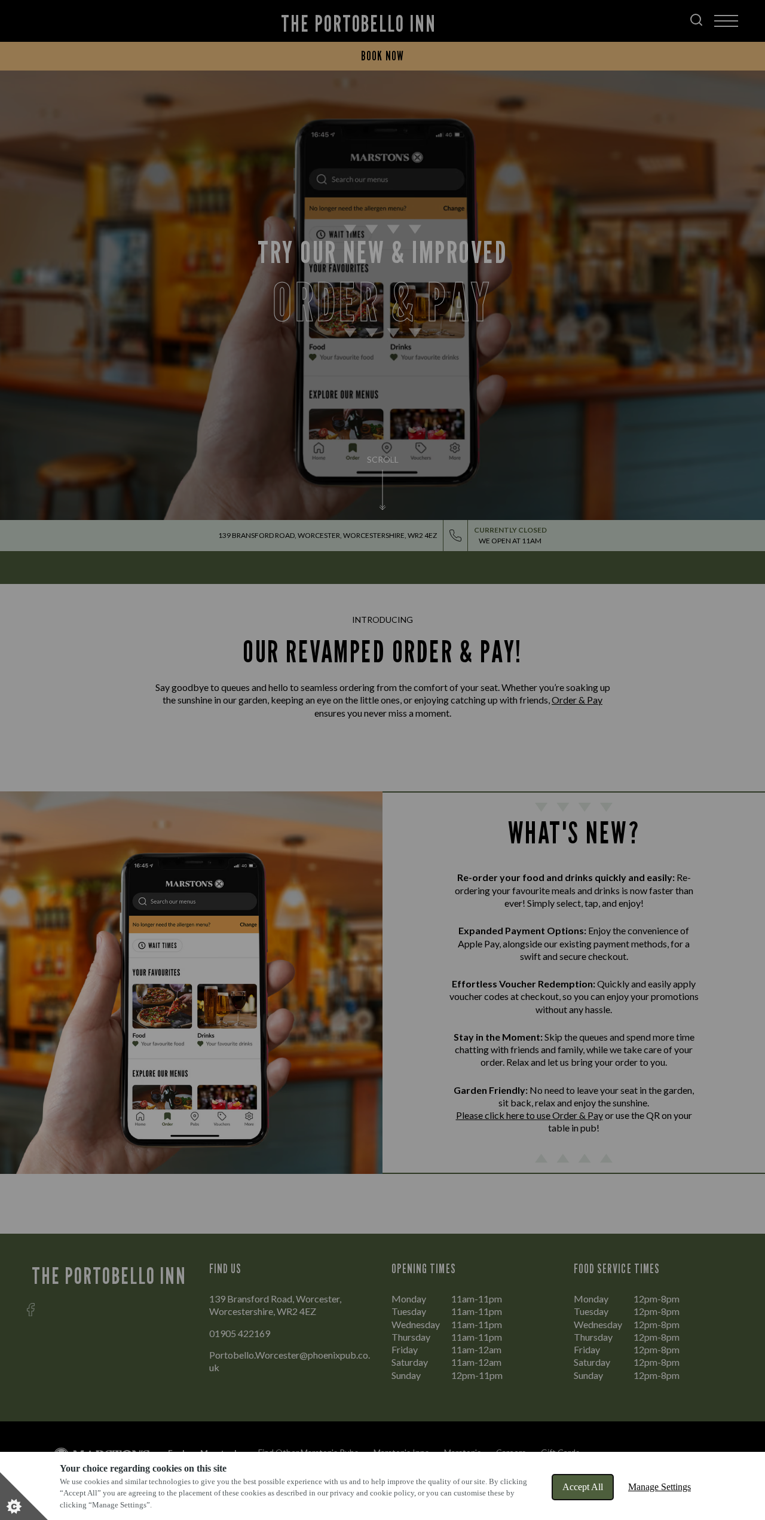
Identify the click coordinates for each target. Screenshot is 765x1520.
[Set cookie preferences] (24, 1496)
